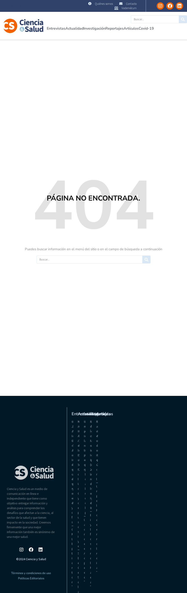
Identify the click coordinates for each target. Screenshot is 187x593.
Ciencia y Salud (13, 6)
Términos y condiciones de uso (31, 573)
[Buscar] (183, 19)
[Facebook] (170, 6)
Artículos (131, 28)
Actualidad (74, 28)
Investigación (94, 28)
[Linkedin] (179, 6)
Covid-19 (146, 28)
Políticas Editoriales (31, 578)
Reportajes (114, 28)
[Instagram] (160, 6)
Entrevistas (56, 28)
